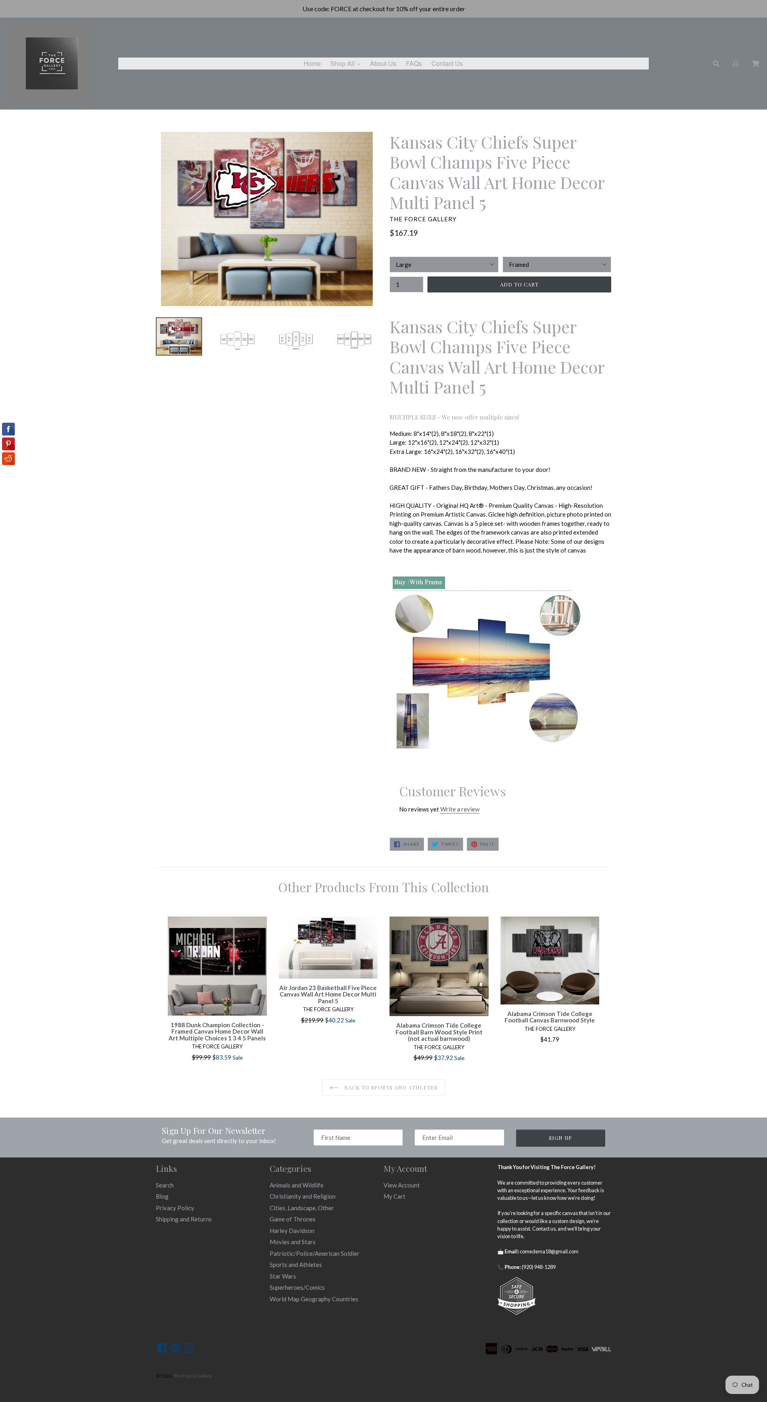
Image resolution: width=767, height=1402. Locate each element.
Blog (162, 1196)
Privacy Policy (175, 1207)
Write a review (459, 809)
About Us (383, 63)
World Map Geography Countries (314, 1299)
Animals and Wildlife (297, 1185)
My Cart (394, 1196)
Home (312, 63)
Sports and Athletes (296, 1264)
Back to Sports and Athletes (390, 1087)
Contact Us (447, 63)
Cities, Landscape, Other (302, 1207)
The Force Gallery (193, 1376)
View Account (402, 1185)
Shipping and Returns (184, 1219)
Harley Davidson (292, 1230)
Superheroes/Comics (297, 1287)
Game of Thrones (293, 1219)
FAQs (414, 63)
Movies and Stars (293, 1241)
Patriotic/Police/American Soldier (315, 1253)
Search (165, 1185)
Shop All (347, 63)
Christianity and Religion (303, 1196)
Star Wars (283, 1276)
